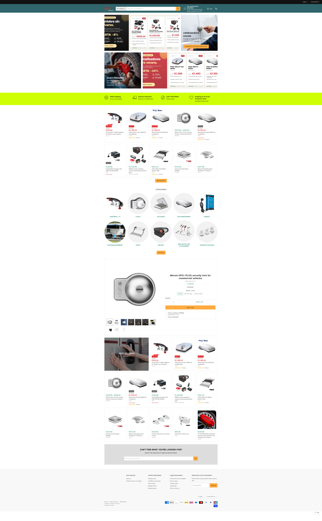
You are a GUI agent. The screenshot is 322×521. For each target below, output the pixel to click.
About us (128, 478)
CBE (107, 172)
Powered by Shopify (109, 505)
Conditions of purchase (154, 481)
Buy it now (190, 307)
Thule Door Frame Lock (182, 434)
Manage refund (152, 486)
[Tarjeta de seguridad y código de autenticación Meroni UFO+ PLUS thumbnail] (152, 322)
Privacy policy (174, 481)
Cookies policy (174, 483)
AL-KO (107, 135)
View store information (173, 317)
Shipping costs (152, 478)
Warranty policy (152, 488)
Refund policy (123, 501)
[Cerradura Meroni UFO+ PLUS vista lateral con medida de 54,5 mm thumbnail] (124, 329)
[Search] (178, 9)
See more (161, 252)
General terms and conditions (178, 478)
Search (106, 501)
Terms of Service (174, 488)
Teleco (130, 135)
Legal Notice (173, 486)
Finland (315, 2)
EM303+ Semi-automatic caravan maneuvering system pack (137, 170)
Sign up (213, 485)
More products (161, 180)
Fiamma (177, 172)
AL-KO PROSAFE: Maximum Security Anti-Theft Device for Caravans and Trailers (206, 435)
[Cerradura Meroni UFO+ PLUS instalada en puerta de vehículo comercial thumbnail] (124, 322)
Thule (153, 172)
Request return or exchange (134, 481)
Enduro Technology (133, 174)
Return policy (151, 483)
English (304, 2)
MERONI (177, 135)
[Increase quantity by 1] (180, 302)
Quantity (167, 298)
